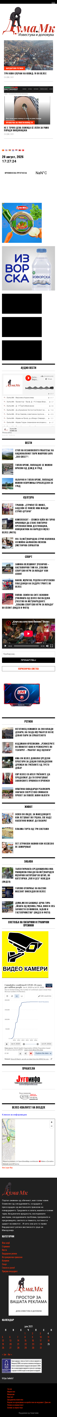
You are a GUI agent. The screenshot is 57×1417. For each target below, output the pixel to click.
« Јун (4, 1354)
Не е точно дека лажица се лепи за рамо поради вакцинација (26, 129)
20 (10, 1344)
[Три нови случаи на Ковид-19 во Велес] (28, 55)
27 (10, 1347)
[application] (28, 634)
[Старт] (5, 646)
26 (3, 1347)
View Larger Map (7, 1167)
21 (18, 1344)
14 (18, 1340)
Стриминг (6, 1246)
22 (26, 1344)
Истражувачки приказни (12, 1257)
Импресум (10, 1394)
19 (3, 1344)
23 (33, 1344)
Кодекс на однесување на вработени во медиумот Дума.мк (29, 1402)
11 (48, 1337)
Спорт (4, 1264)
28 (18, 1347)
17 (40, 1340)
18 (48, 1340)
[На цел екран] (51, 646)
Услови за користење (15, 1407)
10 (41, 1337)
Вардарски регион (14, 68)
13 (10, 1340)
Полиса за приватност (15, 1404)
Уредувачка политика (15, 1399)
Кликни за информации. (14, 1114)
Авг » (10, 1354)
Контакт (10, 1396)
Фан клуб (6, 1242)
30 (33, 1347)
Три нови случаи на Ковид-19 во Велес (25, 73)
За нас (9, 1388)
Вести (4, 1249)
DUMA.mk (12, 435)
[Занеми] (47, 646)
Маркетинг (11, 1391)
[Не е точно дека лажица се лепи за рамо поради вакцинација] (28, 105)
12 (3, 1340)
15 (25, 1340)
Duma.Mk (5, 435)
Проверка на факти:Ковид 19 (19, 122)
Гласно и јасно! (8, 1267)
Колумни (5, 1260)
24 (41, 1344)
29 (26, 1347)
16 (33, 1340)
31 (41, 1347)
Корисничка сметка (28, 668)
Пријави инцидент (10, 1271)
